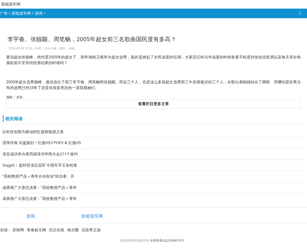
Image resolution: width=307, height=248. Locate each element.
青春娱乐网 (36, 229)
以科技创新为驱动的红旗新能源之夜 (33, 131)
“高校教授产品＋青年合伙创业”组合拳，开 (38, 176)
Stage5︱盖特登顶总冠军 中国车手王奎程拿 (39, 165)
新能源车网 (10, 4)
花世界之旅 (91, 229)
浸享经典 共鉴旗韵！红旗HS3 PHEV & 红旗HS (41, 142)
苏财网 (18, 229)
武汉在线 (56, 229)
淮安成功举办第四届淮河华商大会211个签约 (40, 154)
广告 (4, 13)
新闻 (39, 13)
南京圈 (73, 229)
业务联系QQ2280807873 (167, 240)
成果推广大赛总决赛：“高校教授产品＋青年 (39, 187)
